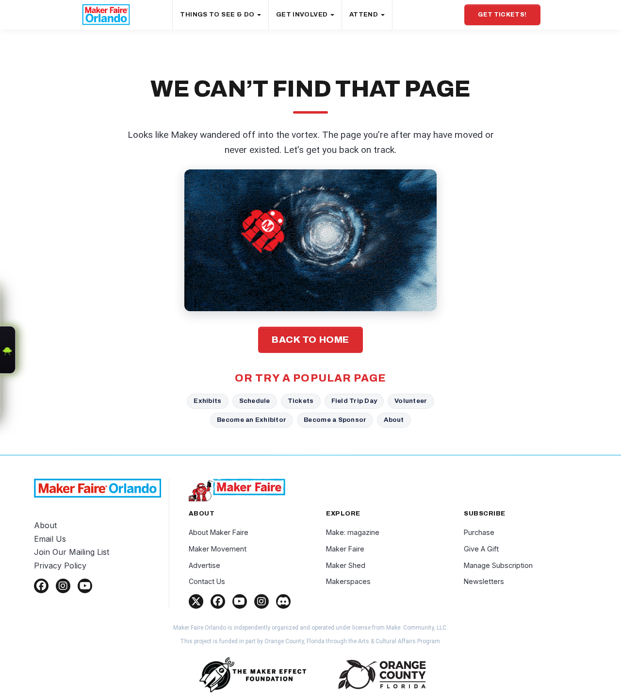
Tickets (301, 400)
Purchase (479, 532)
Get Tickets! (502, 14)
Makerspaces (348, 581)
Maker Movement (217, 549)
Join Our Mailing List (71, 552)
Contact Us (207, 581)
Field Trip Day (354, 400)
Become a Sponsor (335, 419)
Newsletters (484, 581)
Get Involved (302, 14)
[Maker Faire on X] (196, 601)
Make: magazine (352, 532)
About (394, 419)
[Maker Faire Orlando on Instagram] (63, 586)
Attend (364, 14)
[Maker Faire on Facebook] (218, 601)
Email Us (50, 539)
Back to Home (310, 339)
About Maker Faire (218, 532)
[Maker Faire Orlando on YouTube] (85, 586)
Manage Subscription (498, 565)
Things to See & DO (218, 14)
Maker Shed (345, 565)
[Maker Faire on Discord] (283, 601)
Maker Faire (345, 549)
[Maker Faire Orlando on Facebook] (41, 586)
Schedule (254, 400)
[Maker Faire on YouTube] (239, 601)
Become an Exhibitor (251, 419)
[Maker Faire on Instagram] (261, 601)
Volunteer (410, 400)
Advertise (204, 565)
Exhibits (207, 400)
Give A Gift (481, 549)
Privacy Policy (60, 565)
